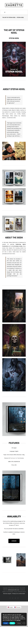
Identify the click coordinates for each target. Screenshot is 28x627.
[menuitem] (10, 607)
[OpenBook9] (14, 170)
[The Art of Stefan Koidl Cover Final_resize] (14, 42)
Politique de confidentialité (18, 593)
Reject (12, 623)
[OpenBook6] (14, 188)
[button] (3, 560)
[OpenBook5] (7, 560)
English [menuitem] (11, 607)
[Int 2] (21, 560)
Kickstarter (17, 523)
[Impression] (14, 2)
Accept (5, 623)
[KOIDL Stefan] (14, 142)
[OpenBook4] (14, 216)
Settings (19, 623)
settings (18, 620)
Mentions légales (7, 593)
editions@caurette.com (13, 589)
